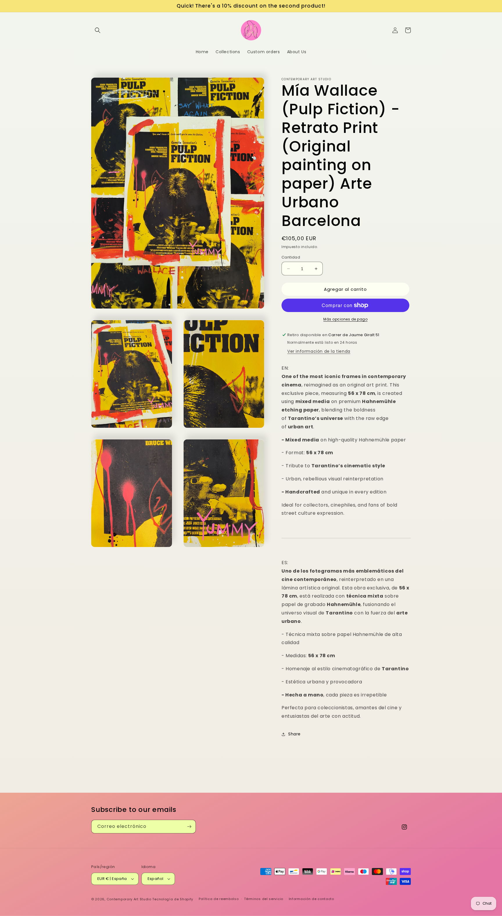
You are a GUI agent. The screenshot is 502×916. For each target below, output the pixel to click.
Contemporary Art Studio (129, 899)
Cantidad (291, 257)
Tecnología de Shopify (172, 899)
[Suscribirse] (189, 826)
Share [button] (294, 734)
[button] (97, 30)
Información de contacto (311, 899)
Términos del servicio (263, 899)
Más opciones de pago (345, 319)
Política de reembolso (219, 899)
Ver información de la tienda (318, 351)
